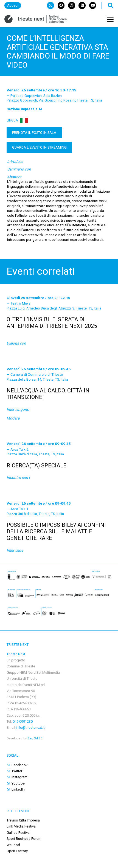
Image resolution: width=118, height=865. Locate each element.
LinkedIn (18, 789)
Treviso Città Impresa (23, 820)
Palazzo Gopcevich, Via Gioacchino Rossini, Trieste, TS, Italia (54, 100)
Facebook (19, 765)
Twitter (17, 771)
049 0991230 (23, 721)
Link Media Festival (21, 826)
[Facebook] (61, 5)
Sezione (24, 109)
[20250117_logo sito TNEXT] (35, 19)
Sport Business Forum (24, 839)
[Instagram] (71, 5)
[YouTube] (92, 5)
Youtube (18, 783)
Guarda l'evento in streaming (39, 147)
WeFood (13, 845)
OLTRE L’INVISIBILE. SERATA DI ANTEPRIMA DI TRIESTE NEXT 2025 (52, 322)
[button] (110, 5)
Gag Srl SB (35, 738)
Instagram (19, 777)
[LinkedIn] (82, 5)
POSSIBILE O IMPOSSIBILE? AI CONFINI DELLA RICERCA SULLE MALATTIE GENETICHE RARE (56, 531)
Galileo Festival (18, 833)
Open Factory (17, 851)
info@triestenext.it (30, 727)
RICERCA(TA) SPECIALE (36, 465)
